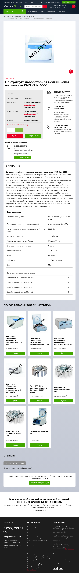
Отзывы (41, 11)
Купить (14, 136)
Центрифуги (9, 78)
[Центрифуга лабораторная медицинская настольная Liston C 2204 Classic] (15, 369)
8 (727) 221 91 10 (39, 510)
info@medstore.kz (54, 2)
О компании (31, 11)
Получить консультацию (39, 483)
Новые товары (32, 527)
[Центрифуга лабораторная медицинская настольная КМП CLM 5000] (15, 322)
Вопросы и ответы (22, 2)
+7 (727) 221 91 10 (42, 2)
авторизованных (30, 105)
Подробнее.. (31, 570)
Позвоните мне (24, 157)
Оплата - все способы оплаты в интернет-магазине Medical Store (38, 541)
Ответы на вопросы (34, 536)
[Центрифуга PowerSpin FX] (39, 417)
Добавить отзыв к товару (14, 463)
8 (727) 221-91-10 (20, 146)
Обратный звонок (69, 2)
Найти (44, 6)
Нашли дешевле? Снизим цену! (17, 125)
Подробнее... (69, 549)
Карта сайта (31, 546)
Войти (31, 2)
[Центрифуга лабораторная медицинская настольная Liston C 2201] (39, 323)
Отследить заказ (51, 11)
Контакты (62, 11)
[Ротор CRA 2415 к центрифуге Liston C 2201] (64, 371)
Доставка (6, 2)
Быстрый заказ (33, 136)
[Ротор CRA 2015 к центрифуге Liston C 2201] (15, 417)
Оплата (13, 2)
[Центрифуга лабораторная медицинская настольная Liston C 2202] (64, 323)
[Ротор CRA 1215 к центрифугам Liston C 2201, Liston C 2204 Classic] (39, 370)
